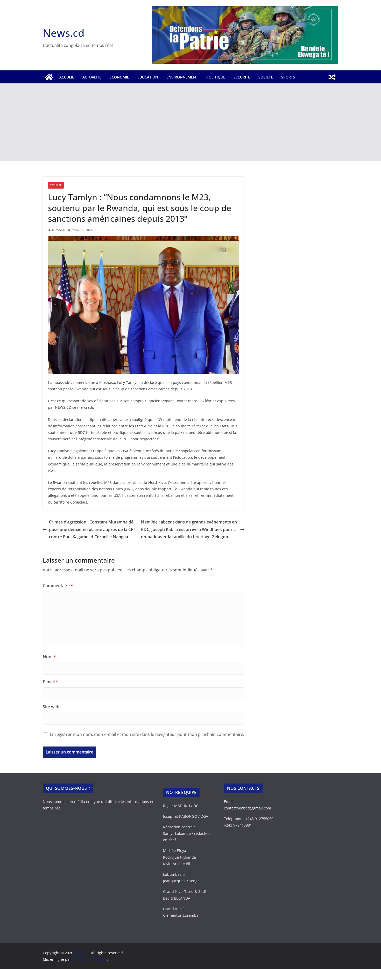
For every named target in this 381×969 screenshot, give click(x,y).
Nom (49, 656)
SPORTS (288, 77)
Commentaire (58, 585)
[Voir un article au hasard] (332, 77)
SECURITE (242, 77)
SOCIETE (265, 77)
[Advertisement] (190, 122)
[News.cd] (49, 77)
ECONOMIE (119, 77)
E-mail (50, 682)
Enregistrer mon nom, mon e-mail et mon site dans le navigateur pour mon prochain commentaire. (147, 734)
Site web (51, 706)
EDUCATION (147, 77)
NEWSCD (58, 230)
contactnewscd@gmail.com (247, 808)
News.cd (63, 33)
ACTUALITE (91, 77)
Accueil (66, 77)
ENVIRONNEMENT (182, 77)
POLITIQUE (215, 77)
